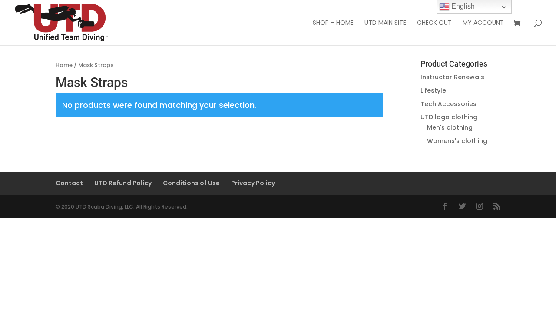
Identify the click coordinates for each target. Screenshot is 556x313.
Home (64, 65)
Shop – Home (333, 23)
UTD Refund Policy (123, 183)
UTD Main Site (385, 23)
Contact (69, 183)
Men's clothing (450, 127)
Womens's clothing (457, 141)
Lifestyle (433, 90)
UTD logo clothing (448, 117)
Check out (434, 23)
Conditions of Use (191, 183)
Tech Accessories (448, 104)
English (462, 6)
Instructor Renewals (452, 77)
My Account (483, 23)
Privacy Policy (253, 183)
